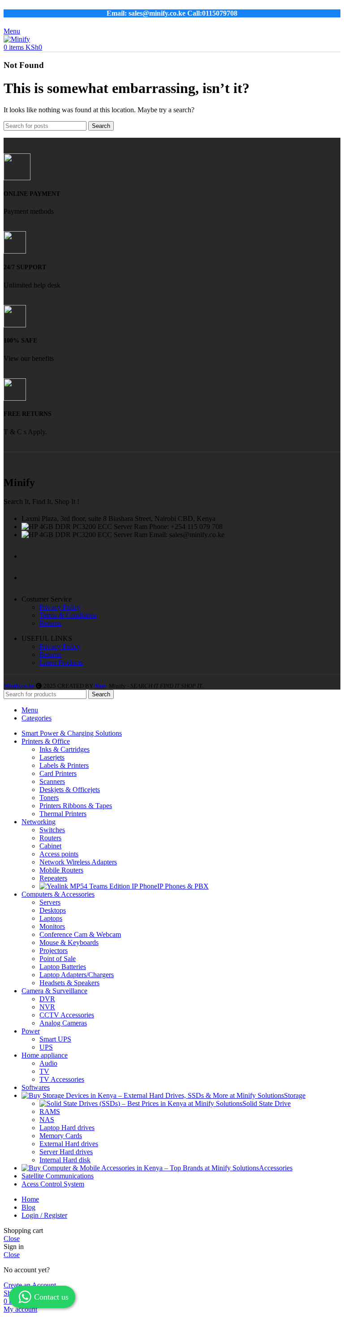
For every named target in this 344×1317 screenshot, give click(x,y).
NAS (46, 1119)
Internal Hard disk (64, 1160)
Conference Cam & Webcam (80, 934)
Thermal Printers (62, 813)
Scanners (52, 781)
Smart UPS (55, 1039)
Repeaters (53, 878)
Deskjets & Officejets (69, 789)
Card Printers (58, 773)
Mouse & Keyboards (69, 942)
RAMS (49, 1111)
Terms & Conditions (68, 615)
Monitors (52, 926)
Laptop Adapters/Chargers (76, 974)
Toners (49, 797)
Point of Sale (57, 958)
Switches (52, 830)
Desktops (52, 910)
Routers (50, 838)
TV (44, 1071)
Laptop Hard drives (67, 1127)
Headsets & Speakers (69, 983)
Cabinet (50, 846)
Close (12, 1238)
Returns (50, 623)
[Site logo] (17, 39)
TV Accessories (61, 1079)
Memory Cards (60, 1135)
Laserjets (51, 757)
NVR (47, 1007)
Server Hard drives (66, 1152)
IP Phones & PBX (183, 886)
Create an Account (30, 1285)
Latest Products (61, 662)
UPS (46, 1047)
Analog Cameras (63, 1023)
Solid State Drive (266, 1103)
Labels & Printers (64, 765)
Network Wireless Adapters (78, 862)
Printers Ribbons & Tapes (75, 805)
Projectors (53, 950)
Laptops (50, 918)
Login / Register (44, 1215)
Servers (49, 902)
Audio (48, 1063)
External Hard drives (68, 1144)
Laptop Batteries (62, 966)
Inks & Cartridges (64, 749)
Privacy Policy (60, 607)
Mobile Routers (61, 870)
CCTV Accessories (66, 1015)
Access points (58, 854)
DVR (47, 999)
